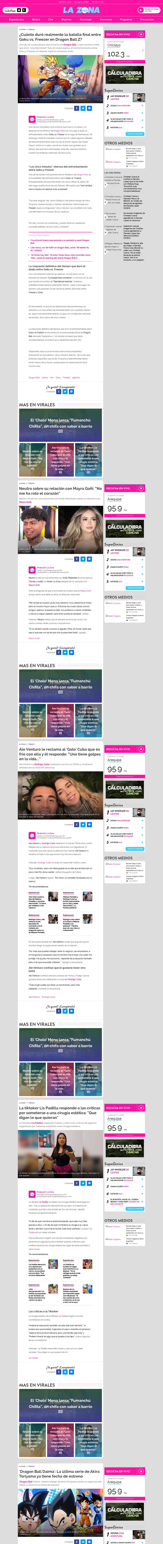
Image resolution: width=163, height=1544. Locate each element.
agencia (76, 377)
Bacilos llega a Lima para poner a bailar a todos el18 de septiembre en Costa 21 (134, 152)
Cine (50, 19)
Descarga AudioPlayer (81, 2)
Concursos (106, 19)
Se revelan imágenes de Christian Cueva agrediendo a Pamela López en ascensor (134, 216)
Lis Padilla (63, 1316)
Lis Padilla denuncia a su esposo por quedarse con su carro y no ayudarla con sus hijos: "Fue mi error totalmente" (37, 1270)
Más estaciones (97, 2)
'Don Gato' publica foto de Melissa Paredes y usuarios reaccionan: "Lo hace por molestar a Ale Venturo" (37, 902)
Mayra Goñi (85, 591)
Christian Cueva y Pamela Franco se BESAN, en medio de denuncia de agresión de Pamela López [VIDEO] (133, 202)
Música (36, 19)
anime (45, 377)
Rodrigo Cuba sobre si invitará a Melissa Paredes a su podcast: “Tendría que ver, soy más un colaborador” (71, 924)
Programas (126, 19)
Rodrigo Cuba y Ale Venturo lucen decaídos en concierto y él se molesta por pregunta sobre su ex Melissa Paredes (37, 925)
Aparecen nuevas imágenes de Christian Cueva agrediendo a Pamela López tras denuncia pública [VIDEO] (133, 232)
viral (52, 377)
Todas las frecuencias (124, 62)
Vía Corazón (133, 158)
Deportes (66, 19)
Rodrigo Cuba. (75, 979)
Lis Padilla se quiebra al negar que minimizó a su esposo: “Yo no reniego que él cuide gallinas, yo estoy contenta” (71, 1271)
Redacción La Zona (45, 117)
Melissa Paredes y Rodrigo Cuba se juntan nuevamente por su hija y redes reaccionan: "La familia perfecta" (71, 902)
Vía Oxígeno (133, 166)
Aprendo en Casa (65, 2)
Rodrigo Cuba (44, 862)
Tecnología (86, 19)
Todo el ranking (135, 134)
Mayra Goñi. (34, 585)
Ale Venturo (34, 997)
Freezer (66, 377)
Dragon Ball (70, 44)
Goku (58, 377)
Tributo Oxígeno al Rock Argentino (135, 163)
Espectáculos (16, 19)
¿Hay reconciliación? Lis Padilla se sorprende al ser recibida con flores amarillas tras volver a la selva (37, 1294)
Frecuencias (147, 19)
